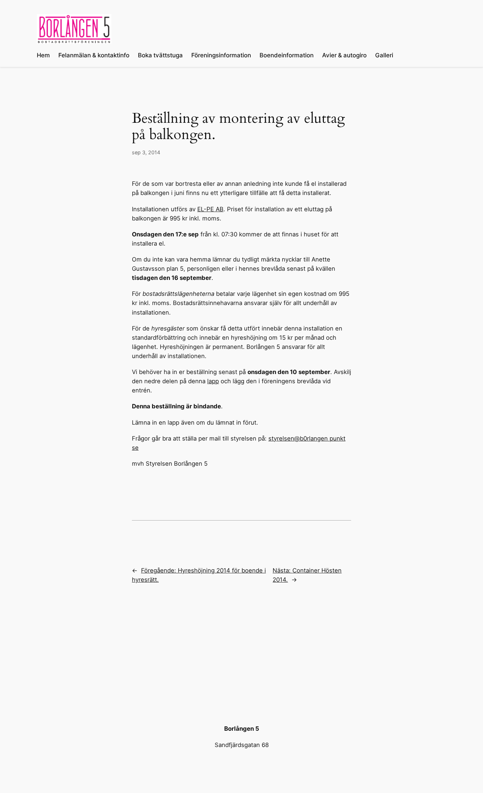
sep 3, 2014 (146, 152)
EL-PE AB (210, 209)
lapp (213, 381)
